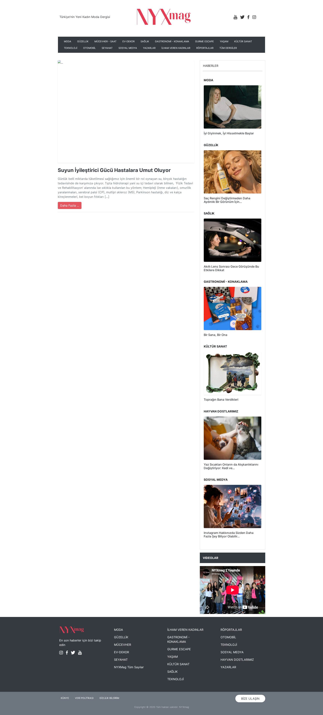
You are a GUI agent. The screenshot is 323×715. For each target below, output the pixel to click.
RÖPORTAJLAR (204, 48)
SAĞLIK (145, 41)
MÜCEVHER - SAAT (105, 41)
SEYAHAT (107, 48)
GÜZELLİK (82, 41)
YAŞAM (224, 41)
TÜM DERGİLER (228, 48)
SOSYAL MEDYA (128, 48)
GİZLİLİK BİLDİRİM (109, 698)
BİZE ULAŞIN (250, 698)
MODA (67, 41)
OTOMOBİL (89, 48)
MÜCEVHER (122, 645)
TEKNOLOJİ (70, 48)
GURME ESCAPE (204, 41)
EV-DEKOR (128, 41)
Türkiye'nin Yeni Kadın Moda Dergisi (84, 17)
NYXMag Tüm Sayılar (129, 667)
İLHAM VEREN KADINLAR (176, 48)
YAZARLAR (149, 48)
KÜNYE (65, 698)
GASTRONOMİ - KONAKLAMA (172, 41)
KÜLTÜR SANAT (243, 41)
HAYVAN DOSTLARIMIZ (237, 659)
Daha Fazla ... (69, 205)
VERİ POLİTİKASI (84, 698)
